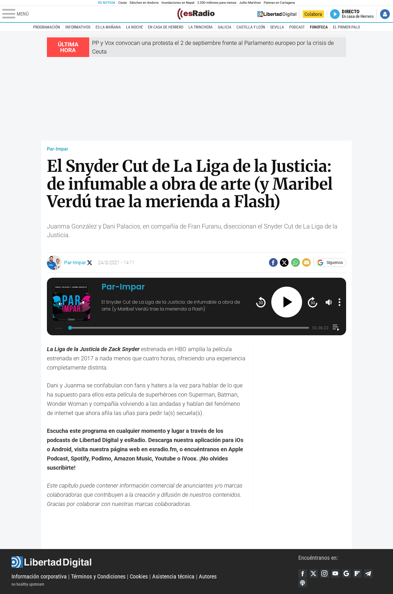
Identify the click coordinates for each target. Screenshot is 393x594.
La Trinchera (200, 27)
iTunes (302, 583)
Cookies (139, 576)
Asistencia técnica (173, 576)
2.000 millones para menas (216, 3)
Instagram (324, 573)
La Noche (134, 27)
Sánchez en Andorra (144, 3)
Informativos (77, 27)
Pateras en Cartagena (279, 3)
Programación (46, 27)
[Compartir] (273, 262)
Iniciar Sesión (385, 14)
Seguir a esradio (89, 262)
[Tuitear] (284, 262)
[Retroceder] (260, 302)
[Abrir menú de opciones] (339, 302)
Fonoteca (319, 27)
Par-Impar (57, 149)
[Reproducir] (286, 302)
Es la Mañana (108, 27)
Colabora (313, 14)
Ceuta (122, 3)
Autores (208, 576)
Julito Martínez (250, 3)
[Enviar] (295, 262)
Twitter (313, 573)
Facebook (302, 573)
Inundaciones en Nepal (177, 3)
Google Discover (346, 573)
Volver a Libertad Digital (276, 14)
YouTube (335, 573)
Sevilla (277, 27)
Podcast (297, 27)
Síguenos (335, 262)
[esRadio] (196, 14)
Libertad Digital (155, 562)
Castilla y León (250, 27)
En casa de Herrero (165, 27)
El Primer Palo (346, 27)
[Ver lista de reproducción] (335, 327)
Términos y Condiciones (98, 576)
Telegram (368, 573)
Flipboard (357, 573)
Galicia (224, 27)
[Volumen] (329, 302)
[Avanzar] (312, 302)
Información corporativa (39, 576)
